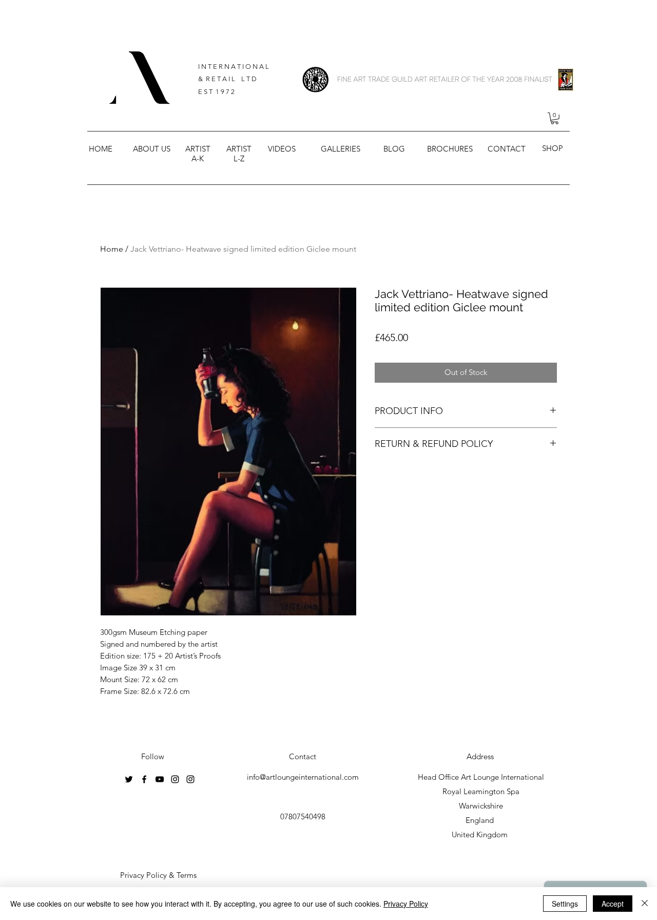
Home (111, 249)
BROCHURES (450, 149)
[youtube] (159, 779)
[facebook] (144, 779)
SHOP (552, 148)
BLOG (394, 149)
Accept (613, 903)
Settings (565, 903)
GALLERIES (340, 149)
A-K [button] (197, 158)
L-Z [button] (239, 158)
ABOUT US (151, 149)
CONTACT (507, 149)
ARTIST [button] (197, 149)
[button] (555, 118)
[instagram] (175, 779)
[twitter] (129, 779)
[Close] (645, 903)
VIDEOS (282, 149)
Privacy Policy (405, 903)
